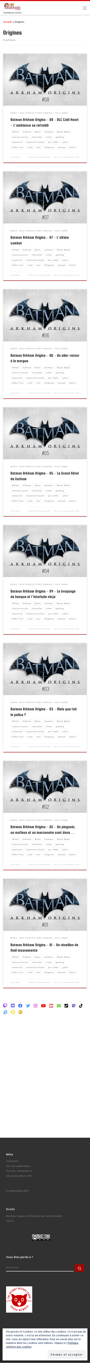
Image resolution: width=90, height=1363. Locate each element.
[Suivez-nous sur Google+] (20, 1012)
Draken (17, 157)
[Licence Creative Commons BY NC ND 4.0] (41, 1237)
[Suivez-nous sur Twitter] (28, 1005)
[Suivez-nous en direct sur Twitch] (5, 1005)
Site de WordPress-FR (18, 1175)
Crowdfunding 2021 (17, 1190)
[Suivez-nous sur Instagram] (35, 1005)
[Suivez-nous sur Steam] (66, 1005)
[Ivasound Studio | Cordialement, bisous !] (12, 6)
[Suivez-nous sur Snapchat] (13, 1012)
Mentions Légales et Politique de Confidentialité (34, 1216)
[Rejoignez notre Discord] (13, 1005)
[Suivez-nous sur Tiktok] (81, 1005)
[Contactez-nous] (59, 1005)
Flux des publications (18, 1166)
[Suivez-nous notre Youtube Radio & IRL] (51, 1005)
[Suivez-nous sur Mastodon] (74, 1005)
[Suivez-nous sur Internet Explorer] (5, 1012)
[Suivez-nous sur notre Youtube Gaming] (43, 1005)
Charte (10, 1220)
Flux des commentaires (19, 1170)
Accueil (7, 21)
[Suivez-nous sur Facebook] (20, 1005)
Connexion (12, 1161)
